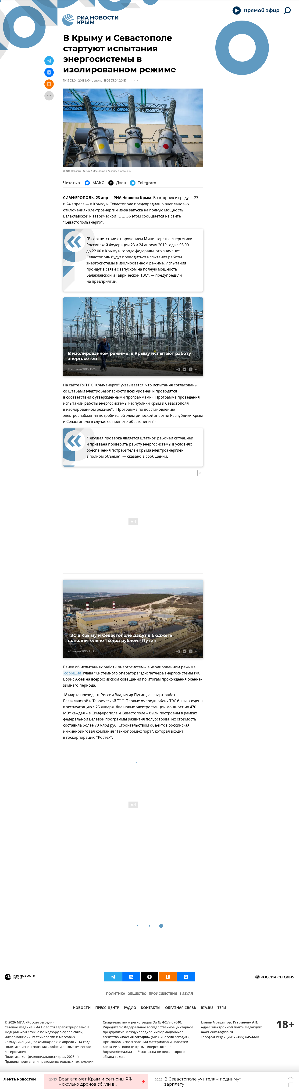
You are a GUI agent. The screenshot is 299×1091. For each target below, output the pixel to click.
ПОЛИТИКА (115, 994)
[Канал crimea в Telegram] (113, 976)
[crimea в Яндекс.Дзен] (149, 976)
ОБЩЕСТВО (137, 994)
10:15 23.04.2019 (73, 80)
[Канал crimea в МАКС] (186, 976)
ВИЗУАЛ (186, 994)
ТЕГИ (221, 1008)
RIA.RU (207, 1008)
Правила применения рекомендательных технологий (49, 1062)
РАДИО (130, 1008)
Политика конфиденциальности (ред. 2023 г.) (41, 1057)
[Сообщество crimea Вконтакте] (131, 976)
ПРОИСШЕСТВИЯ (163, 994)
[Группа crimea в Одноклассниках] (168, 976)
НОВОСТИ (82, 1008)
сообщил (73, 673)
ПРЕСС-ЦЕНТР (107, 1008)
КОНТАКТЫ (150, 1008)
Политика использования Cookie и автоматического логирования (48, 1050)
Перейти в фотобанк (119, 171)
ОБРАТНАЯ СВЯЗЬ (180, 1008)
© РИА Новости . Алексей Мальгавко (84, 171)
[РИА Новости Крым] (90, 20)
